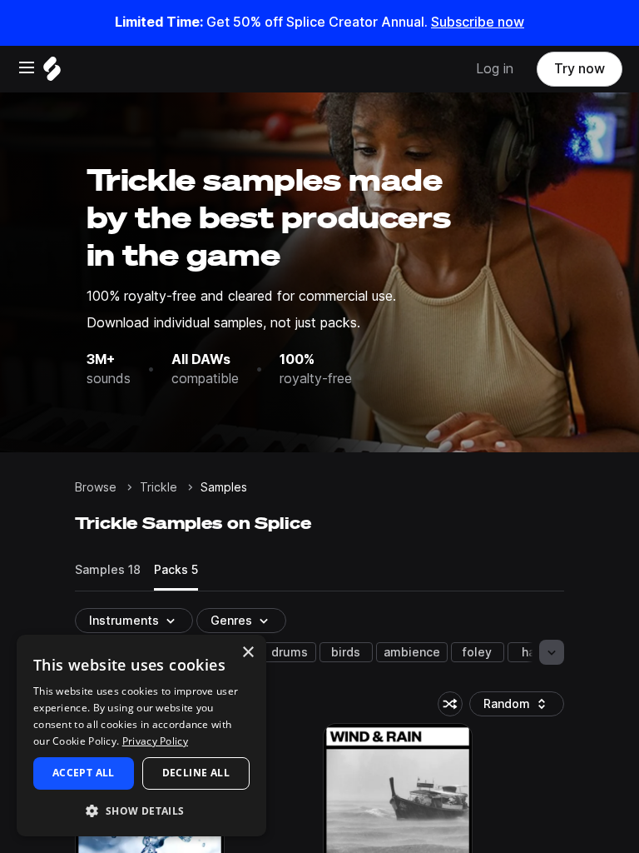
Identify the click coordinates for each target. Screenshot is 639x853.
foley (477, 652)
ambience (412, 652)
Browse (95, 487)
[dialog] (141, 735)
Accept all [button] (83, 773)
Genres (231, 620)
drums (289, 652)
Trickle (158, 487)
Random (520, 706)
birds (345, 652)
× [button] (247, 652)
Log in (494, 69)
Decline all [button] (196, 773)
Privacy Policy (155, 741)
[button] (141, 810)
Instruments (124, 620)
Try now (579, 69)
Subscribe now (477, 22)
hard (534, 652)
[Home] (52, 73)
